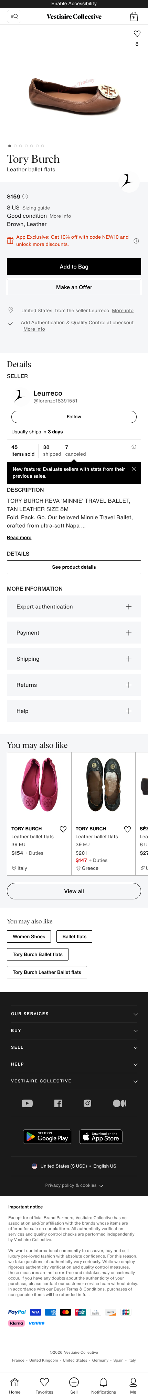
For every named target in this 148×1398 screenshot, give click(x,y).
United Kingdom (43, 1360)
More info (60, 215)
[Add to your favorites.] (63, 829)
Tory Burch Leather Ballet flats (47, 972)
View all (74, 891)
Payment (28, 632)
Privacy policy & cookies (71, 1185)
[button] (134, 16)
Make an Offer (74, 287)
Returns (27, 685)
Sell (17, 1047)
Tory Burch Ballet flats (38, 954)
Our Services (30, 1014)
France (18, 1360)
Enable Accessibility (74, 3)
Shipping (28, 659)
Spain (118, 1360)
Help (23, 711)
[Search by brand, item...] (14, 16)
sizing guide (36, 207)
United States (75, 1360)
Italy (132, 1360)
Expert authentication (45, 606)
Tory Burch (33, 159)
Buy (16, 1031)
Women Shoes (29, 936)
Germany (100, 1360)
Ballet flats (74, 936)
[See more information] (136, 241)
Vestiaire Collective (41, 1081)
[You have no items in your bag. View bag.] (134, 16)
